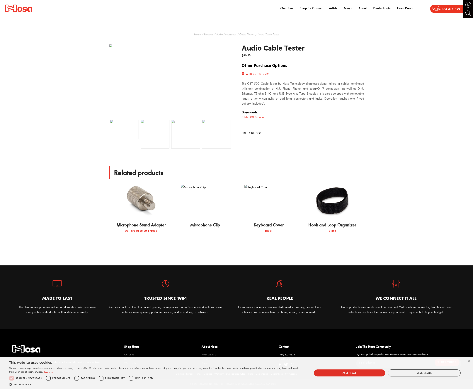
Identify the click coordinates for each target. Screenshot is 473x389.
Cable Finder (452, 8)
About (362, 8)
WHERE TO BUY (257, 74)
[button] (156, 384)
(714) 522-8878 (287, 354)
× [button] (468, 360)
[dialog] (236, 373)
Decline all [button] (424, 372)
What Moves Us (209, 354)
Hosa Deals (405, 8)
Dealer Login (382, 8)
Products (208, 34)
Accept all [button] (349, 372)
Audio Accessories (226, 34)
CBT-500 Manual (253, 117)
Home (197, 34)
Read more (49, 371)
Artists (333, 8)
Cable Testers (246, 34)
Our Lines (286, 8)
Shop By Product (311, 8)
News (348, 8)
